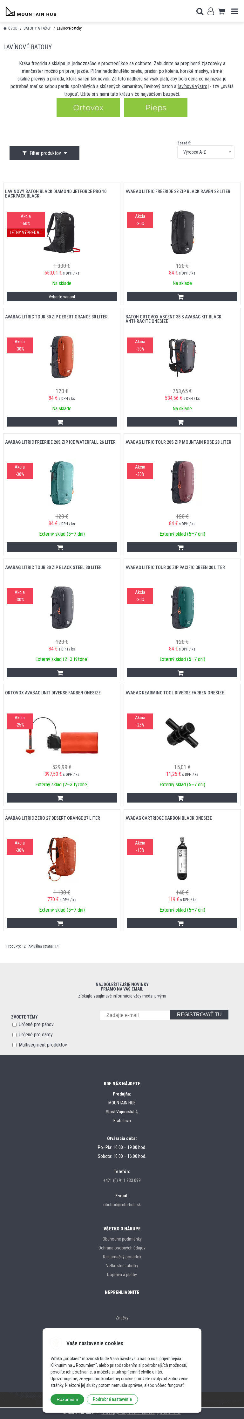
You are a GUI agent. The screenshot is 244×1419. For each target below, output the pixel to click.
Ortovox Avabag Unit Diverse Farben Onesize (53, 693)
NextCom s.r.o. (170, 1413)
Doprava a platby (122, 1274)
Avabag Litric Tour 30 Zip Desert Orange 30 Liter (56, 317)
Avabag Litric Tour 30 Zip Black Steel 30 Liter (53, 567)
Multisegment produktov (43, 1045)
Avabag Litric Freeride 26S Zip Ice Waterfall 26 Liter (60, 442)
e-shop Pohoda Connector (137, 1413)
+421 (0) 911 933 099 (122, 1180)
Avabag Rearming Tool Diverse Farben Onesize (174, 693)
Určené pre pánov (36, 1024)
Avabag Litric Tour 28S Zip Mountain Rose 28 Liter (178, 442)
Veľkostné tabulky (122, 1265)
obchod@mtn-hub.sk (122, 1204)
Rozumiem (67, 1399)
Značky (122, 1317)
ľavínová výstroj (193, 86)
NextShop (108, 1413)
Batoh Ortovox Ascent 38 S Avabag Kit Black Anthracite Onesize (173, 319)
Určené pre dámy (36, 1035)
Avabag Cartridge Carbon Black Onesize (168, 818)
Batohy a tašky (37, 28)
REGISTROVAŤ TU (199, 1014)
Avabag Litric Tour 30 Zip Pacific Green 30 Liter (175, 567)
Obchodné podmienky (122, 1239)
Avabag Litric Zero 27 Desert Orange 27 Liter (52, 818)
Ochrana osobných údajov (122, 1247)
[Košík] (221, 11)
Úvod (12, 28)
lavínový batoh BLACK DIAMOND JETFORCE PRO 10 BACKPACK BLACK (55, 193)
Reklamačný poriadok (122, 1256)
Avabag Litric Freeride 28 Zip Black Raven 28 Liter (177, 191)
